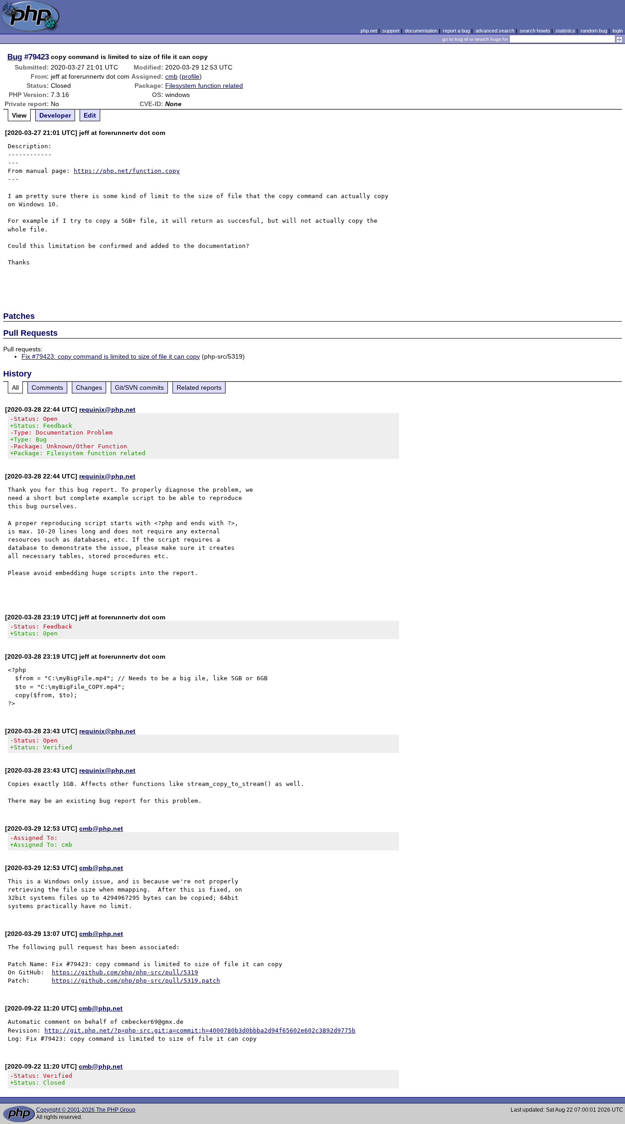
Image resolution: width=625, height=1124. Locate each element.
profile (190, 76)
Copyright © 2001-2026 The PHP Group (85, 1110)
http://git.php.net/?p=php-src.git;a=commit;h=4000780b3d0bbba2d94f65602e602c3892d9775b (200, 1030)
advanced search (494, 30)
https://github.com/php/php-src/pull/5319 (125, 972)
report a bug (456, 30)
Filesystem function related (204, 85)
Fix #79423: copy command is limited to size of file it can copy (111, 356)
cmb (171, 76)
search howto (535, 30)
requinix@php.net (107, 409)
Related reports (199, 387)
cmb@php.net (101, 828)
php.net (369, 30)
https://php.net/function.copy (127, 170)
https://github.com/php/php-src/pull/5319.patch (136, 980)
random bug (594, 30)
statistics (565, 30)
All (15, 387)
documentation (421, 30)
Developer (55, 115)
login (618, 30)
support (391, 30)
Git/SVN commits (139, 387)
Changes (89, 387)
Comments (47, 387)
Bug (14, 56)
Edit (90, 115)
